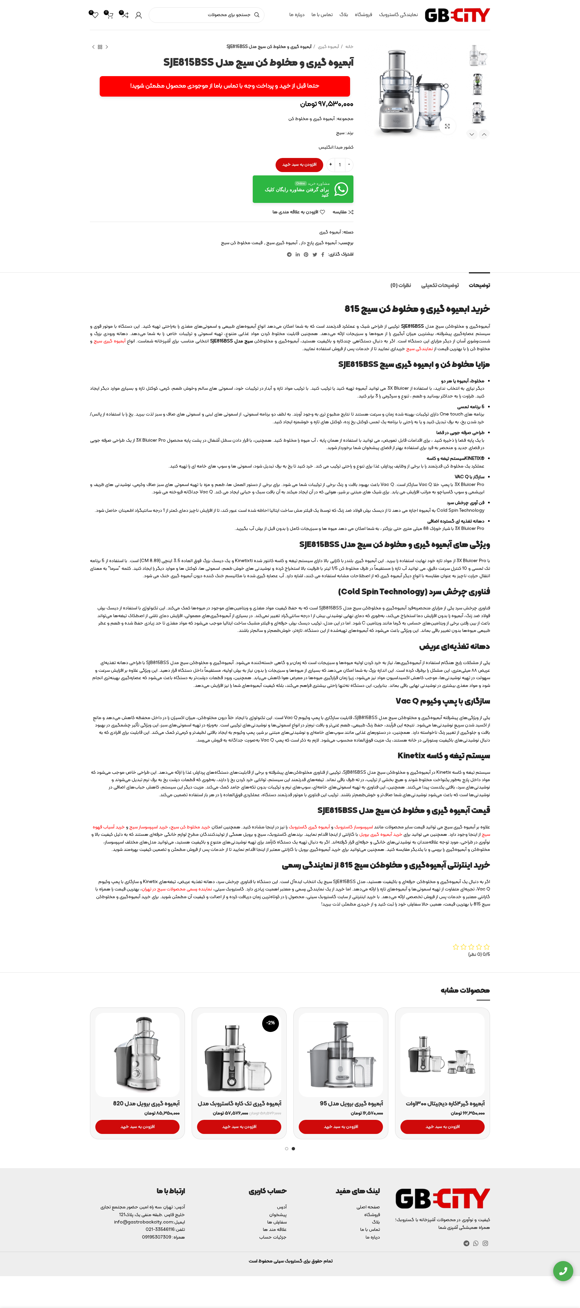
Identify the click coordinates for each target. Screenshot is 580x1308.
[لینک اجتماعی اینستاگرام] (485, 1243)
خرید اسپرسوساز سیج (148, 827)
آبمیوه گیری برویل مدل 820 (146, 1103)
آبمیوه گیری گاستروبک (309, 827)
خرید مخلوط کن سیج (190, 827)
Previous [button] (484, 134)
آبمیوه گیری (328, 47)
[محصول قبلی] (106, 47)
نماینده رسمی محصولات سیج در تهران (177, 889)
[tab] (479, 282)
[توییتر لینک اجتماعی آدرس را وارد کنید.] (314, 254)
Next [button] (471, 134)
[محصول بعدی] (93, 47)
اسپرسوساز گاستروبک (353, 827)
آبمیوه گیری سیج (281, 243)
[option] (478, 55)
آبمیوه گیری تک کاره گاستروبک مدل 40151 (239, 1108)
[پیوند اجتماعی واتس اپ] (476, 1243)
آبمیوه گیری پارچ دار (319, 243)
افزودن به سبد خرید (299, 164)
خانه (348, 47)
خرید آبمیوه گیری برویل (380, 834)
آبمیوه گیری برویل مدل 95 (351, 1103)
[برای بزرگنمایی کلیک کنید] (447, 126)
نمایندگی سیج (419, 348)
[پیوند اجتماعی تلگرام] (289, 254)
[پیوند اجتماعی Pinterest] (306, 254)
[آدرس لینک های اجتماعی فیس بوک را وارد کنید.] (322, 254)
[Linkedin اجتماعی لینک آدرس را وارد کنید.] (298, 254)
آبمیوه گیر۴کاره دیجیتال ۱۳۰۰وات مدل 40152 (445, 1108)
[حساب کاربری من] (138, 15)
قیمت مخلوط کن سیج (241, 243)
